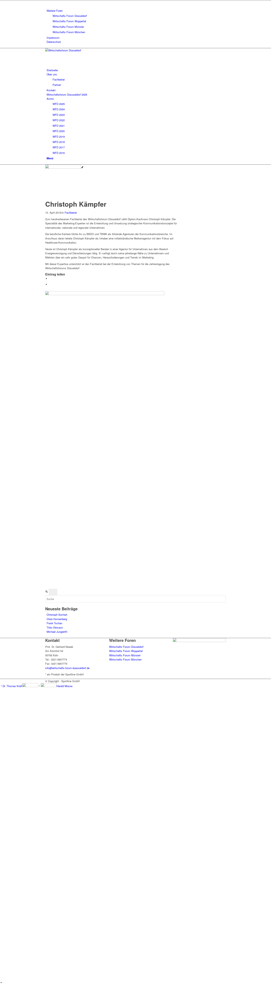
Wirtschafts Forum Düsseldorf (70, 16)
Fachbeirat (71, 212)
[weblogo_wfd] (75, 50)
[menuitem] (136, 21)
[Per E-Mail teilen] (50, 284)
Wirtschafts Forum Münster (68, 27)
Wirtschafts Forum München (69, 32)
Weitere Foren (55, 10)
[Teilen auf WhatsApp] (50, 278)
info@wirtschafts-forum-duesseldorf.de (67, 668)
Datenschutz (54, 42)
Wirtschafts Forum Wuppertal (69, 21)
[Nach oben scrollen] (1, 983)
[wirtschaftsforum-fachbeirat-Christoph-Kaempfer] (64, 167)
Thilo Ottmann (55, 627)
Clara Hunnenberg (57, 619)
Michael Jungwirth (57, 632)
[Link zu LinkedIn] (48, 2)
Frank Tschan (54, 623)
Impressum (53, 37)
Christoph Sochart (57, 614)
